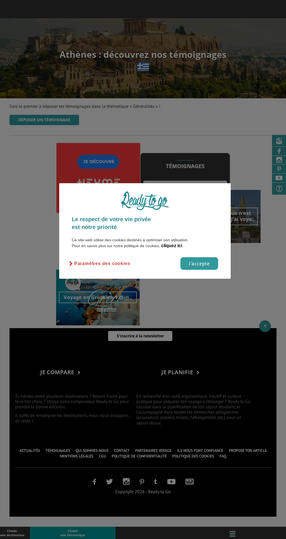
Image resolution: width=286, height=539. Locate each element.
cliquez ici (171, 245)
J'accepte (199, 263)
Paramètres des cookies (102, 263)
